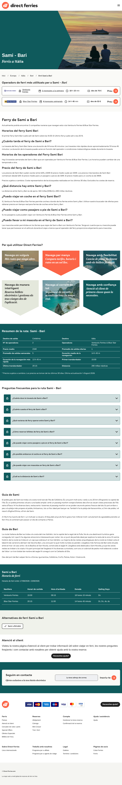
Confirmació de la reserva (72, 723)
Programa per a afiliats (40, 750)
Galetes (66, 750)
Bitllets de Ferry (7, 737)
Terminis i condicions (70, 754)
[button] (62, 398)
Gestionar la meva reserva (72, 720)
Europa (13, 76)
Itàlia (23, 76)
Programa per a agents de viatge (44, 754)
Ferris (95, 754)
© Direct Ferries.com (8, 771)
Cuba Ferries (98, 750)
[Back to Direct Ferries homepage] (20, 5)
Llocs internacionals (9, 750)
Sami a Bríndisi (14, 626)
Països (4, 720)
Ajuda (95, 720)
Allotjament (36, 720)
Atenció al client (8, 723)
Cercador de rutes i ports (11, 727)
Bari (31, 76)
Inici (3, 76)
